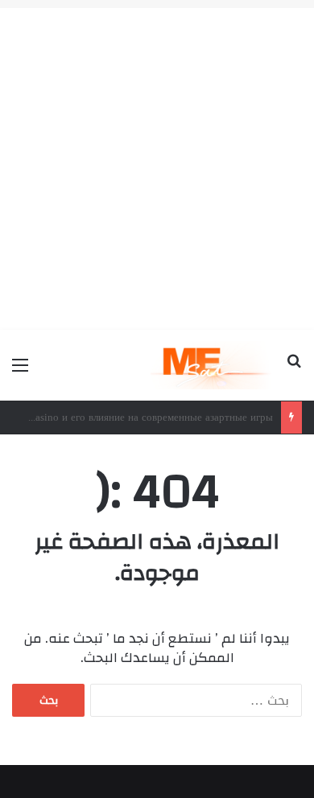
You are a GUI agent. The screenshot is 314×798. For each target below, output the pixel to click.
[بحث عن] (294, 371)
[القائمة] (20, 371)
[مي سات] (212, 365)
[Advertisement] (157, 165)
